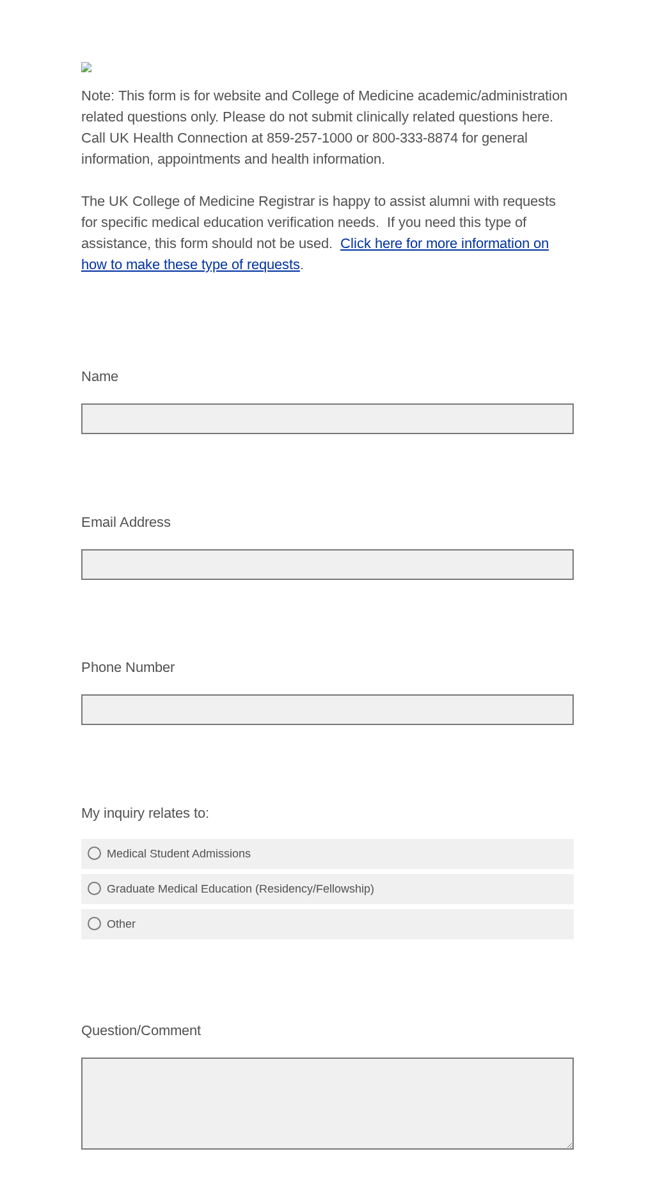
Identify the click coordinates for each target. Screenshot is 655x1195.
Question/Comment (141, 1030)
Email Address (126, 522)
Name (99, 376)
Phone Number (128, 667)
